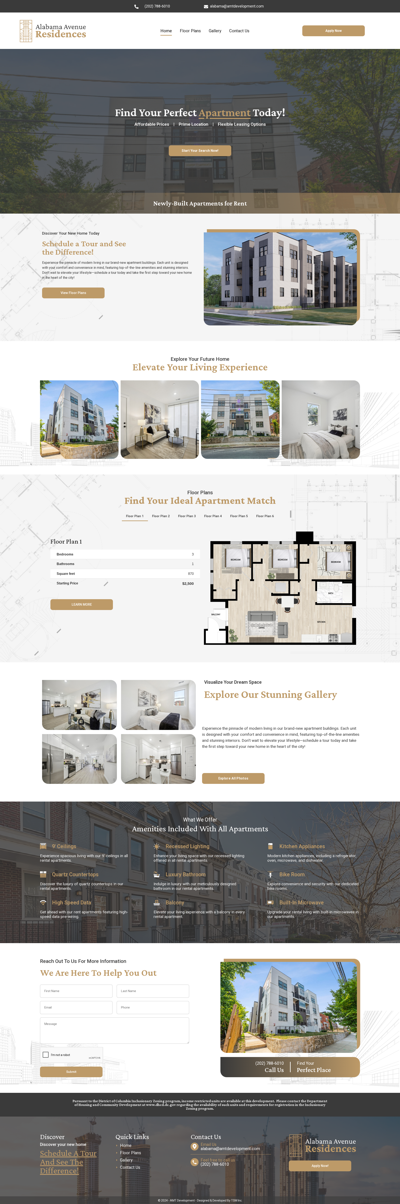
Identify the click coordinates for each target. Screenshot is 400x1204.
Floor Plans (190, 30)
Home (166, 30)
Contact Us (239, 30)
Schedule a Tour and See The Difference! (68, 1161)
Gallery (215, 30)
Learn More (82, 604)
